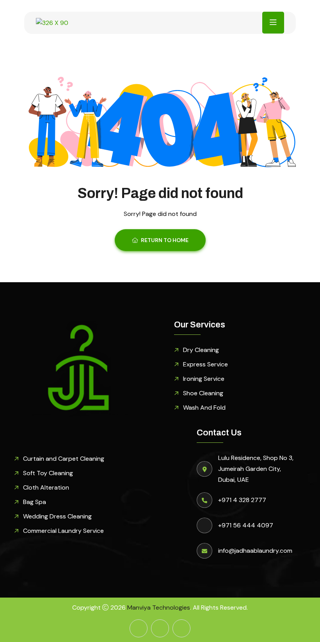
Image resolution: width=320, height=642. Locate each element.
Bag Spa (34, 502)
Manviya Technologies (158, 607)
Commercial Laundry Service (63, 531)
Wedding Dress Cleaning (57, 516)
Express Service (205, 364)
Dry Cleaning (201, 350)
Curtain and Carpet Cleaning (63, 459)
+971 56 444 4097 (245, 525)
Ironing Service (203, 379)
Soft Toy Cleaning (48, 473)
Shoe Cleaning (203, 393)
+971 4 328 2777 (242, 500)
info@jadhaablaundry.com (255, 550)
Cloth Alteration (46, 487)
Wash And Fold (204, 407)
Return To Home (164, 240)
